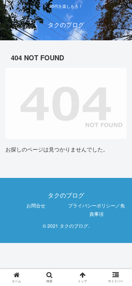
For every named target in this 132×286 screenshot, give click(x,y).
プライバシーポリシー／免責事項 (96, 209)
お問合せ (35, 205)
